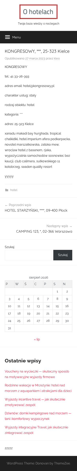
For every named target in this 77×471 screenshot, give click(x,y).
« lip (37, 339)
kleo (57, 58)
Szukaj (9, 247)
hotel (13, 190)
